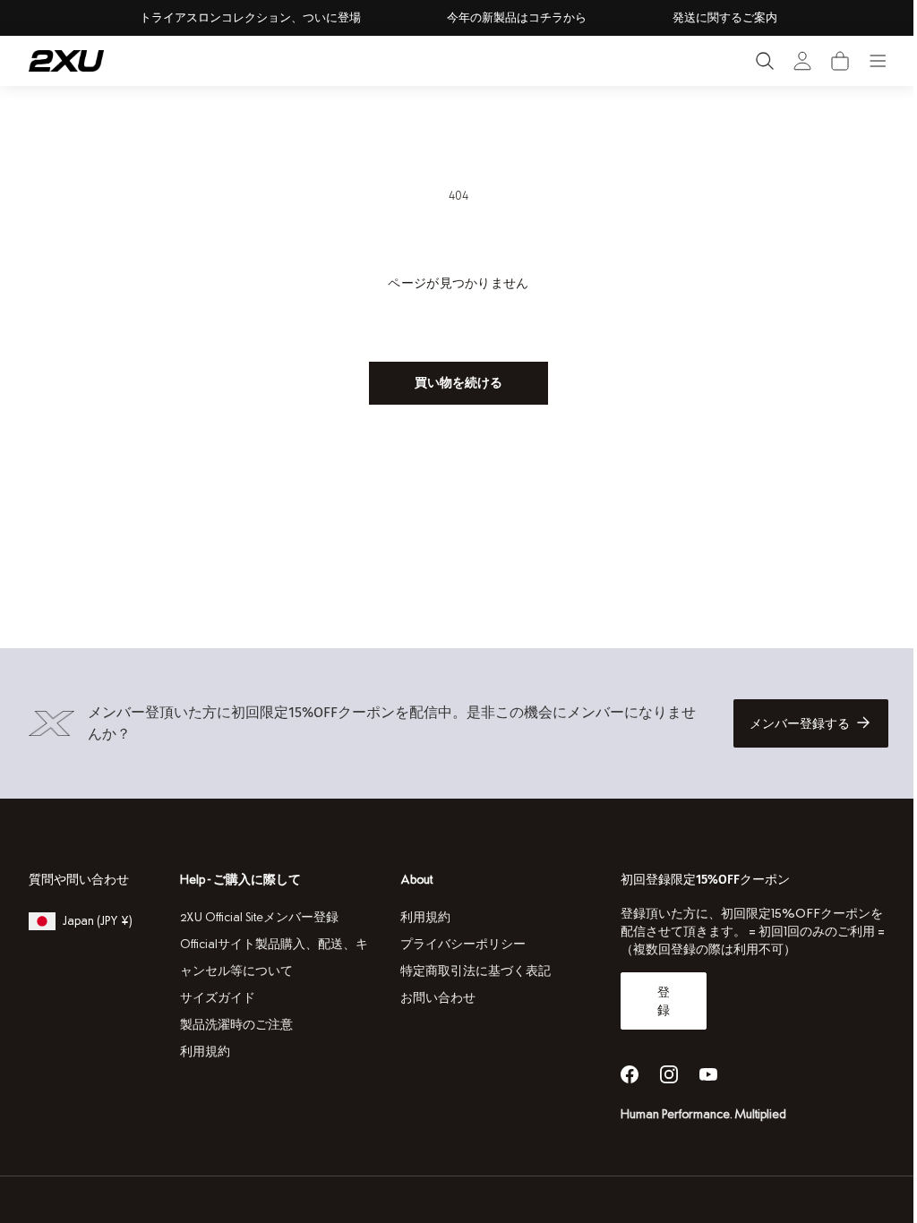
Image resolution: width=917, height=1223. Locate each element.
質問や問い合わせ (79, 879)
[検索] (765, 61)
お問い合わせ (432, 997)
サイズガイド (215, 997)
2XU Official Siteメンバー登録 (257, 917)
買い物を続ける (452, 382)
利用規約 (203, 1051)
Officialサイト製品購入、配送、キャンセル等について (272, 957)
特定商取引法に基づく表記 (470, 971)
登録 (654, 1001)
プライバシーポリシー (457, 944)
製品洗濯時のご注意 (234, 1024)
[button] (840, 61)
